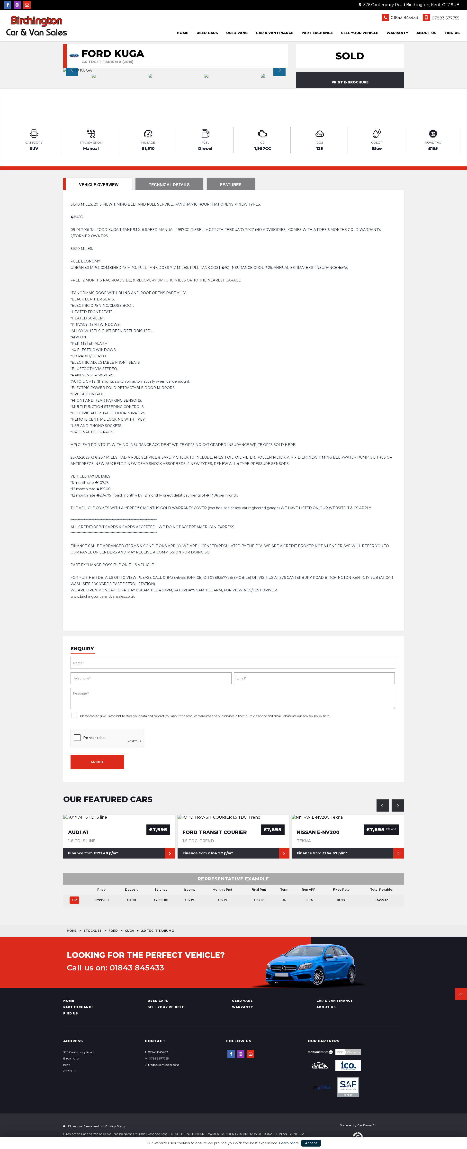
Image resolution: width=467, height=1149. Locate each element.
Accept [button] (311, 1143)
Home (182, 33)
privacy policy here (316, 716)
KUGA (129, 930)
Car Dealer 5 (365, 1125)
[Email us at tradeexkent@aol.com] (27, 5)
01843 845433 (404, 17)
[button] (461, 994)
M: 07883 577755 (157, 1058)
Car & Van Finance (274, 33)
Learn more (289, 1143)
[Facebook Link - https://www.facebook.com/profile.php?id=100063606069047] (7, 5)
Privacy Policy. (115, 1126)
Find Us (452, 33)
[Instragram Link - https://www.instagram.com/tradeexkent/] (17, 5)
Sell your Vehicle (359, 33)
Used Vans (237, 33)
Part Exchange (317, 33)
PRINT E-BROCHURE (350, 82)
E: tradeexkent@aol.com (162, 1065)
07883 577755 (445, 18)
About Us (426, 33)
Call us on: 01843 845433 (115, 968)
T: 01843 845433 (156, 1052)
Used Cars (207, 33)
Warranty (397, 33)
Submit (97, 762)
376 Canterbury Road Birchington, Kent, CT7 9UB (410, 4)
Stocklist (93, 930)
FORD (113, 930)
